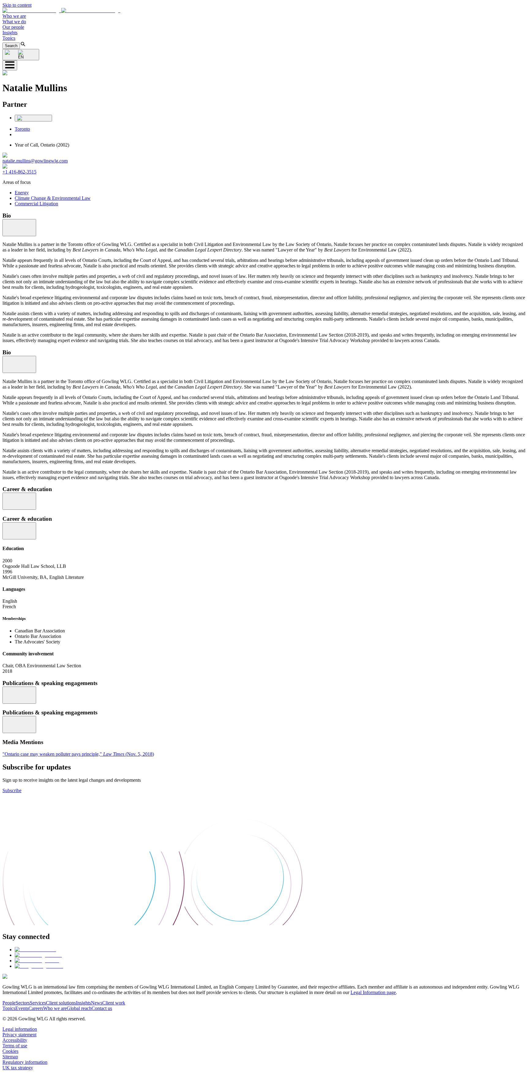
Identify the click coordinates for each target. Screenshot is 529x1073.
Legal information (19, 1029)
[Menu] (9, 65)
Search (11, 45)
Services (38, 1002)
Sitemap (10, 1056)
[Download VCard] (33, 118)
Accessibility (14, 1040)
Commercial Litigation (36, 203)
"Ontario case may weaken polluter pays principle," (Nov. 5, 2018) (78, 754)
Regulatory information (24, 1062)
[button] (61, 10)
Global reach (79, 1008)
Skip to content (17, 5)
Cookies (10, 1051)
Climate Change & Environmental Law (53, 198)
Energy (22, 192)
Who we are (14, 16)
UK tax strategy (17, 1067)
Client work (113, 1002)
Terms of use (14, 1045)
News (96, 1002)
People (9, 1002)
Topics (8, 38)
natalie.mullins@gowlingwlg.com (35, 160)
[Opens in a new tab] (35, 949)
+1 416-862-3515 (19, 171)
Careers (35, 1008)
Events (21, 1008)
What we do (14, 21)
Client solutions (61, 1002)
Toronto (22, 129)
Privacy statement (19, 1034)
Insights (9, 32)
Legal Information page (373, 992)
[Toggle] (19, 227)
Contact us (102, 1008)
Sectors (23, 1002)
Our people (13, 27)
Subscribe (11, 790)
